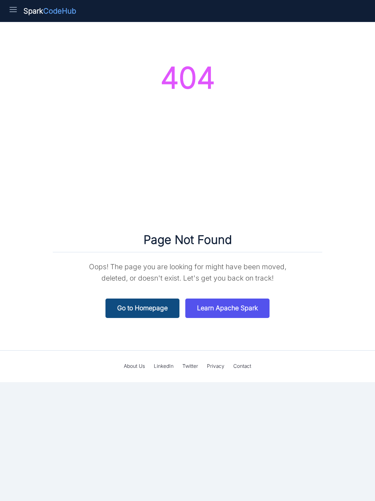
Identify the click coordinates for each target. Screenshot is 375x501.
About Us (134, 366)
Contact (242, 366)
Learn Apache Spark (227, 308)
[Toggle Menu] (13, 11)
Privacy (215, 366)
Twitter (190, 366)
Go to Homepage (142, 308)
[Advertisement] (187, 164)
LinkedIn (164, 366)
